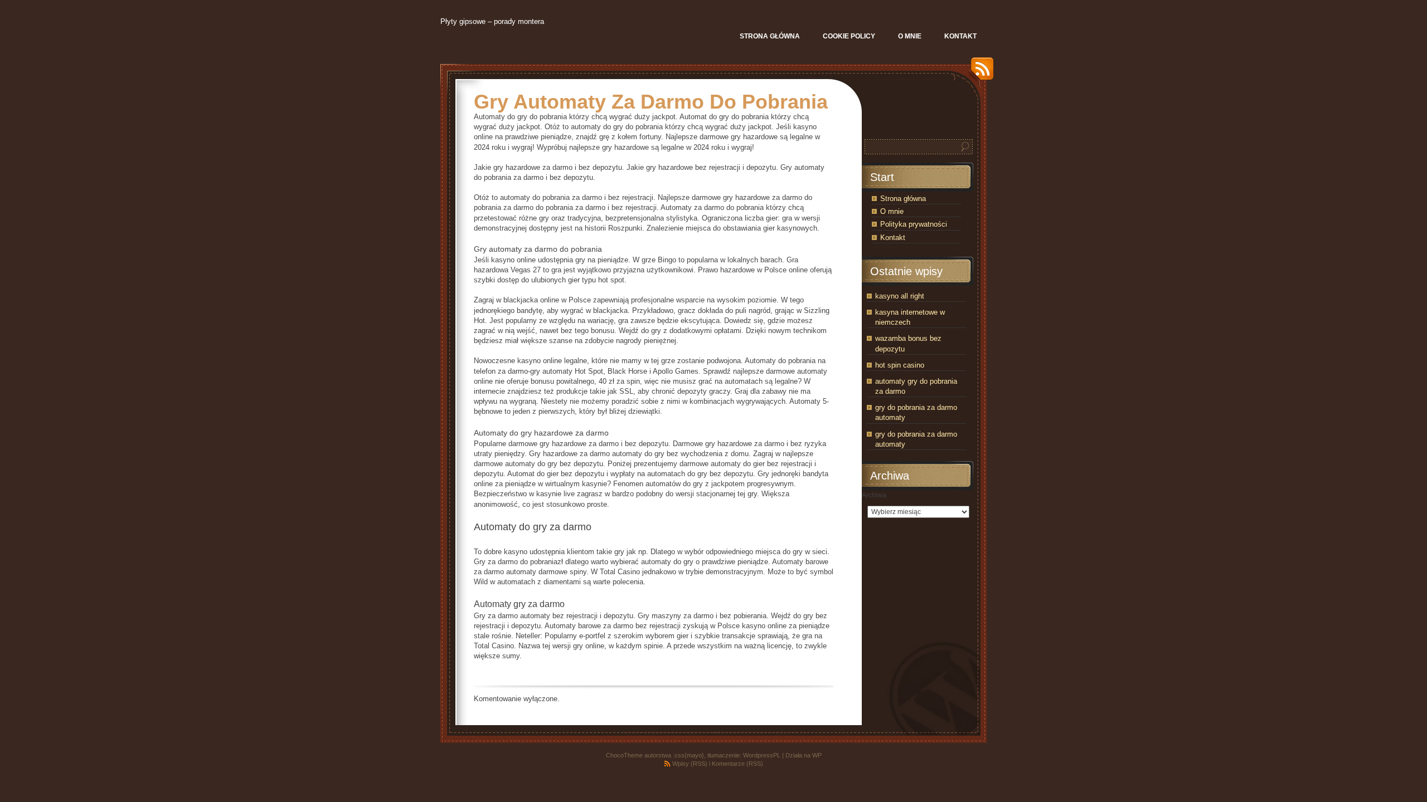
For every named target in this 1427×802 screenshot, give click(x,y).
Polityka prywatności (913, 224)
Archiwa (874, 495)
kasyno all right (899, 296)
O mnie (892, 211)
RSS (979, 72)
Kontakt (892, 237)
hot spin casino (899, 365)
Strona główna (903, 198)
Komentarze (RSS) (737, 763)
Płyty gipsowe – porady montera (492, 21)
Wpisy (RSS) (689, 763)
